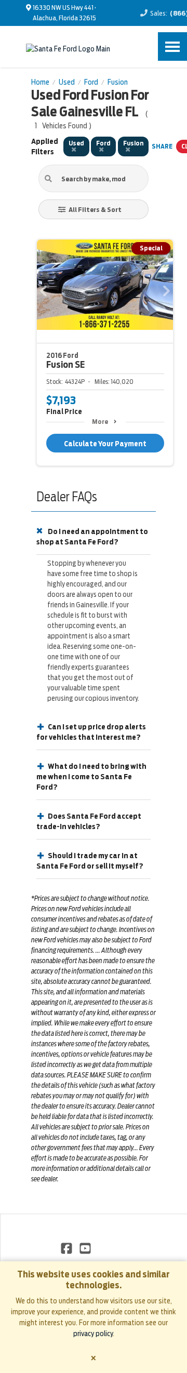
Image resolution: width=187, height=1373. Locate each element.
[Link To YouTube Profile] (84, 1248)
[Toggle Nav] (172, 46)
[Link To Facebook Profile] (67, 1248)
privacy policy (93, 1333)
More (100, 421)
